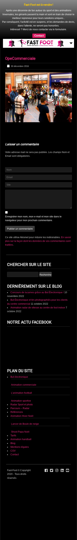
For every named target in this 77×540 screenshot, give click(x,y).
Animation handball (20, 439)
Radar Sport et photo (21, 404)
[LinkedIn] (62, 470)
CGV (13, 450)
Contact (39, 35)
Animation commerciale (23, 384)
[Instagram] (56, 470)
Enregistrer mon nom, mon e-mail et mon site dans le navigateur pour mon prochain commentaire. (33, 218)
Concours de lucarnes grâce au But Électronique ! (37, 292)
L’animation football (21, 393)
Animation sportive (21, 400)
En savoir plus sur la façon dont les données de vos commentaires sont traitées (38, 241)
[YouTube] (67, 470)
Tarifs (13, 435)
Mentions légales (19, 447)
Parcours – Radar (19, 408)
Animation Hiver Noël (21, 416)
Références (16, 412)
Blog (12, 443)
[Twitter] (51, 470)
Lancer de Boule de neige (25, 424)
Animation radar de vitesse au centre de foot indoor (37, 307)
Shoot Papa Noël (20, 431)
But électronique (19, 377)
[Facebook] (46, 470)
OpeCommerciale (20, 58)
